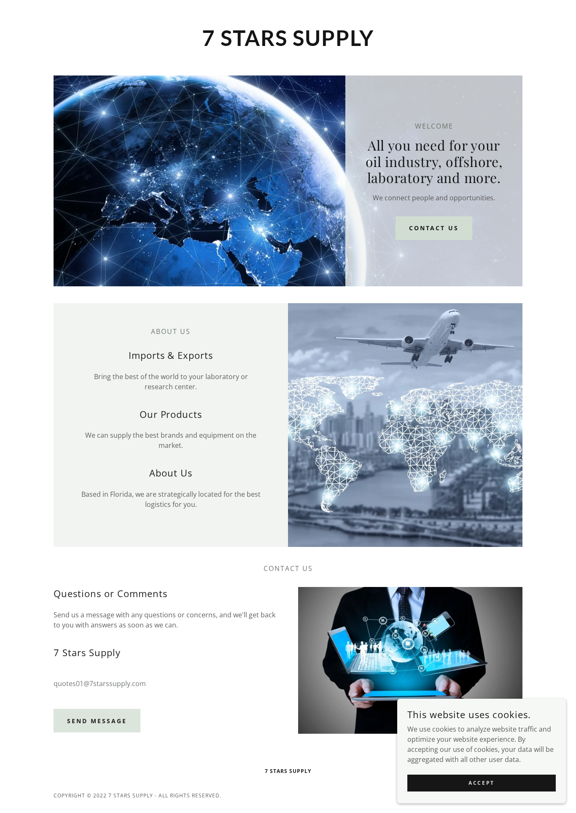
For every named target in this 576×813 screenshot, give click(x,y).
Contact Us (434, 228)
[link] (288, 43)
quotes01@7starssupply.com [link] (100, 683)
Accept (481, 782)
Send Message (97, 721)
